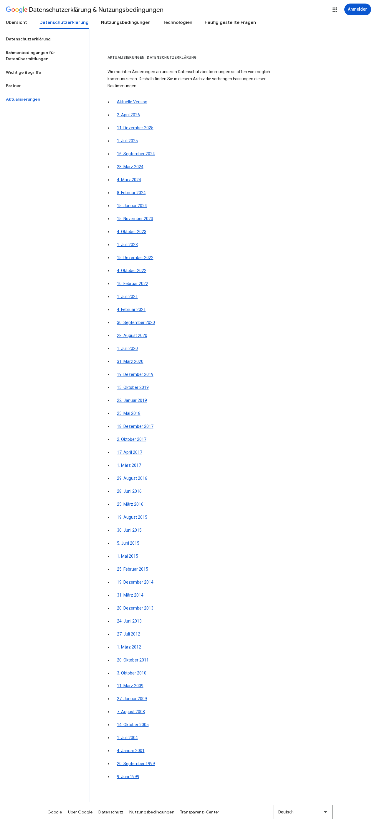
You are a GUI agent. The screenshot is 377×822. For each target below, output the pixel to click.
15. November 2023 (135, 218)
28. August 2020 (132, 335)
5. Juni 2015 (128, 543)
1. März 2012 (129, 647)
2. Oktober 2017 (131, 439)
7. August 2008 (131, 711)
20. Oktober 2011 (133, 660)
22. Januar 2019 (132, 400)
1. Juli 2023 (127, 244)
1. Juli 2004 (127, 737)
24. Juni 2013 (129, 621)
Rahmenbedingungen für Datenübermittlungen (30, 56)
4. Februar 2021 (131, 309)
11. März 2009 (130, 685)
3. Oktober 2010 (131, 673)
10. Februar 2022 (132, 283)
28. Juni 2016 (129, 491)
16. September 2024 (136, 153)
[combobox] (303, 812)
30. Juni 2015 (129, 530)
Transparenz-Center (199, 812)
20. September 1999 (136, 763)
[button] (335, 10)
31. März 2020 (130, 361)
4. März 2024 (129, 179)
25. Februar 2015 (132, 569)
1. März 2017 (129, 465)
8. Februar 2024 (131, 192)
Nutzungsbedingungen (126, 22)
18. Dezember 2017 (135, 426)
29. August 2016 (132, 478)
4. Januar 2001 (131, 750)
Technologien (177, 22)
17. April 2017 (129, 452)
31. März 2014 (130, 595)
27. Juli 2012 (128, 634)
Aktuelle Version (132, 101)
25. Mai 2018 (128, 413)
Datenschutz (110, 812)
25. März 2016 (130, 504)
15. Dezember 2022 (135, 257)
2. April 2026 (128, 114)
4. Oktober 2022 (131, 270)
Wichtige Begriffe (23, 72)
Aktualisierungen (23, 99)
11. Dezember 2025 (135, 127)
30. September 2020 (136, 322)
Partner (13, 85)
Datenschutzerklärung (64, 22)
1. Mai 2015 (127, 556)
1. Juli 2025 (127, 140)
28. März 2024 (130, 166)
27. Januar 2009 (132, 698)
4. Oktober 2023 (131, 231)
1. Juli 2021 (127, 296)
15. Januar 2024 (132, 205)
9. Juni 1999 (128, 776)
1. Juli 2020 (127, 348)
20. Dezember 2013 (135, 608)
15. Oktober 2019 (133, 387)
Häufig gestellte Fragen (230, 22)
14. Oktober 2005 (133, 724)
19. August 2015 (132, 517)
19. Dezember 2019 (135, 374)
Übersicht (16, 22)
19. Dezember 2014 (135, 582)
